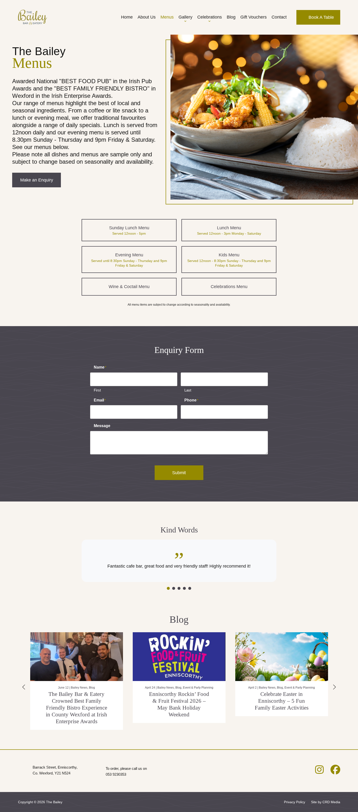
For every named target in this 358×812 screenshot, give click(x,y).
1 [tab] (168, 588)
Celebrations (209, 17)
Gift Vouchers (253, 17)
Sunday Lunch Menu (129, 230)
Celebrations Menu (229, 286)
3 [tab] (179, 588)
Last (187, 390)
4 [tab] (184, 588)
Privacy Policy (294, 802)
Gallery (185, 17)
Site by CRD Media (325, 802)
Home (127, 17)
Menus (167, 17)
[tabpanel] (179, 561)
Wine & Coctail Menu (129, 286)
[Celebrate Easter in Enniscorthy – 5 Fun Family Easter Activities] (179, 656)
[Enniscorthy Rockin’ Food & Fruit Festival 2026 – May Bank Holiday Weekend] (76, 656)
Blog (231, 17)
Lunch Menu (229, 230)
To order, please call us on (126, 771)
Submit (179, 472)
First (97, 390)
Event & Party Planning (95, 687)
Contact (279, 17)
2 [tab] (173, 588)
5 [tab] (189, 588)
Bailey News (63, 687)
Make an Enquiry (36, 180)
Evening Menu (129, 259)
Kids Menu (229, 259)
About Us (147, 17)
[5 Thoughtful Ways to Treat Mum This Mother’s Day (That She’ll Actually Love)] (281, 656)
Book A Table (320, 17)
